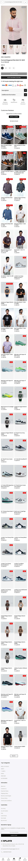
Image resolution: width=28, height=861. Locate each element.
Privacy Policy (4, 798)
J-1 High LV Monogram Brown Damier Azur (19, 172)
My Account (4, 820)
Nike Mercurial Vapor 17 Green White (20, 381)
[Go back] (2, 2)
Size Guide (3, 818)
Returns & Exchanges (6, 795)
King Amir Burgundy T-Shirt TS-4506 (6, 250)
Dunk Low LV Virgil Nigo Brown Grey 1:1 (20, 512)
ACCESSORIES (4, 778)
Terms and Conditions (6, 800)
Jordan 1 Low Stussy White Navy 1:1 (6, 590)
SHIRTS (2, 769)
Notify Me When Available (14, 77)
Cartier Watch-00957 (19, 746)
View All (13, 755)
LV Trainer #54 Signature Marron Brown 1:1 (7, 486)
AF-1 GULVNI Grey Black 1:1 (20, 459)
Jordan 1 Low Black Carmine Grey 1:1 (19, 564)
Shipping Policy (4, 793)
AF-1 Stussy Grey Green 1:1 (7, 511)
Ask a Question (5, 57)
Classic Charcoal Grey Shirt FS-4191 (19, 198)
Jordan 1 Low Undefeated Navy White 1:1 (20, 590)
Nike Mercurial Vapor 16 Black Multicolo (7, 695)
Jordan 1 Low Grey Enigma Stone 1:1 (18, 276)
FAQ (2, 813)
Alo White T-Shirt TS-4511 (7, 276)
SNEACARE (3, 776)
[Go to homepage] (25, 2)
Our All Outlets (4, 811)
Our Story (3, 808)
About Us (3, 786)
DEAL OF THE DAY (5, 766)
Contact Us (3, 788)
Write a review (14, 117)
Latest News (4, 815)
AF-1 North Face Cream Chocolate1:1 (20, 486)
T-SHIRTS (3, 771)
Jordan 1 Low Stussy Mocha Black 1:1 (6, 564)
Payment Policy (4, 791)
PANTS (2, 773)
